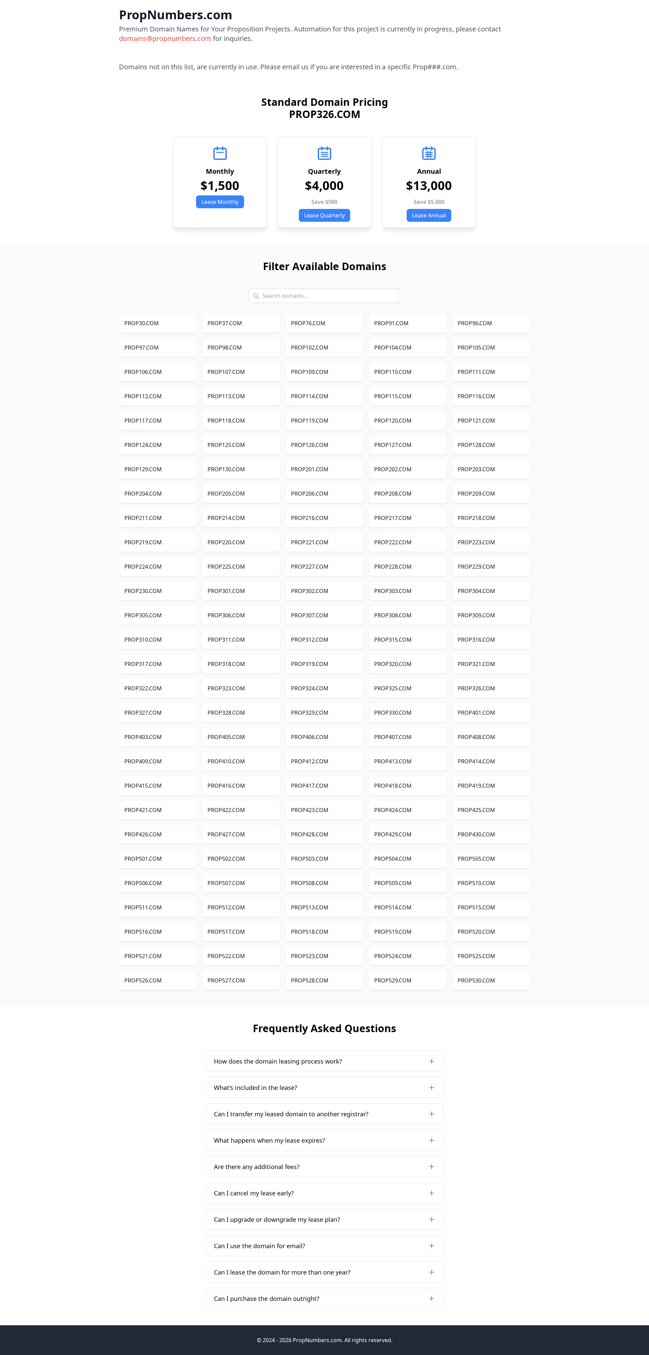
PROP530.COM (476, 980)
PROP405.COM (226, 737)
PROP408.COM (476, 737)
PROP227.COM (310, 566)
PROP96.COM (475, 323)
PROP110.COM (393, 372)
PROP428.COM (310, 834)
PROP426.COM (143, 834)
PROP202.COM (393, 469)
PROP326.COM (476, 688)
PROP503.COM (310, 858)
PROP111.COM (476, 372)
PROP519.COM (393, 931)
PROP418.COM (393, 785)
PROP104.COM (393, 347)
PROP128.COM (476, 445)
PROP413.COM (393, 761)
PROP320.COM (393, 664)
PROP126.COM (310, 445)
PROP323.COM (226, 688)
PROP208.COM (393, 493)
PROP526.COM (143, 980)
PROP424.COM (393, 810)
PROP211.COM (143, 518)
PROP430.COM (476, 834)
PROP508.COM (310, 883)
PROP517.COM (226, 931)
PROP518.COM (310, 931)
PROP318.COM (226, 664)
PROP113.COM (226, 396)
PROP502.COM (226, 858)
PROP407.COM (393, 737)
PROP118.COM (226, 420)
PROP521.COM (143, 956)
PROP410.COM (226, 761)
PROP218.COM (476, 518)
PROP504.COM (393, 858)
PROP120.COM (393, 420)
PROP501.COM (143, 858)
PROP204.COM (143, 493)
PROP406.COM (310, 737)
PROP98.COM (225, 347)
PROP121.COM (476, 420)
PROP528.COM (310, 980)
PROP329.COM (310, 712)
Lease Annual (429, 215)
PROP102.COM (310, 347)
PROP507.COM (226, 883)
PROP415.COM (143, 785)
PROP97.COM (141, 347)
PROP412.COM (310, 761)
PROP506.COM (143, 883)
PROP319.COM (310, 664)
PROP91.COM (391, 323)
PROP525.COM (476, 956)
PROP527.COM (226, 980)
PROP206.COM (310, 493)
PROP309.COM (476, 615)
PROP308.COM (393, 615)
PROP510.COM (476, 883)
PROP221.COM (310, 542)
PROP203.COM (476, 469)
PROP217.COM (393, 518)
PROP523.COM (310, 956)
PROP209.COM (476, 493)
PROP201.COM (310, 469)
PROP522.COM (226, 956)
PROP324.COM (310, 688)
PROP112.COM (143, 396)
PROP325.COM (393, 688)
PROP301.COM (226, 591)
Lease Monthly (220, 202)
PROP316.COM (476, 639)
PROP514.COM (393, 907)
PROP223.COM (476, 542)
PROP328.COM (226, 712)
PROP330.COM (393, 712)
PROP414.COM (476, 761)
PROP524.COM (393, 956)
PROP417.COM (310, 785)
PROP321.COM (476, 664)
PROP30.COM (141, 323)
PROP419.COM (476, 785)
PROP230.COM (143, 591)
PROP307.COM (310, 615)
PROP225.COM (226, 566)
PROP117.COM (143, 420)
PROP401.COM (476, 712)
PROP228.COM (393, 566)
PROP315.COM (393, 639)
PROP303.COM (393, 591)
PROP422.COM (226, 810)
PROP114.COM (310, 396)
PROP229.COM (476, 566)
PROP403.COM (143, 737)
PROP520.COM (476, 931)
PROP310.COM (143, 639)
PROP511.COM (143, 907)
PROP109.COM (310, 372)
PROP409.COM (143, 761)
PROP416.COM (226, 785)
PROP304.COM (476, 591)
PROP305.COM (143, 615)
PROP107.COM (226, 372)
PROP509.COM (393, 883)
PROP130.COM (226, 469)
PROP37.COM (225, 323)
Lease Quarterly (324, 215)
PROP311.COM (226, 639)
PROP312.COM (310, 639)
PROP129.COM (143, 469)
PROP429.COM (393, 834)
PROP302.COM (310, 591)
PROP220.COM (226, 542)
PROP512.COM (226, 907)
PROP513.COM (310, 907)
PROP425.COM (476, 810)
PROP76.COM (308, 323)
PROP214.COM (226, 518)
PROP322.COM (143, 688)
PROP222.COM (393, 542)
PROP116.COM (476, 396)
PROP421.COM (143, 810)
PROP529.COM (393, 980)
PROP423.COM (310, 810)
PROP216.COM (310, 518)
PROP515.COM (476, 907)
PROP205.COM (226, 493)
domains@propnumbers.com (165, 38)
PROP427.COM (226, 834)
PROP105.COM (476, 347)
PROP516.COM (143, 931)
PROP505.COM (476, 858)
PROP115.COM (393, 396)
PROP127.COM (393, 445)
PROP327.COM (143, 712)
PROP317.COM (143, 664)
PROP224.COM (143, 566)
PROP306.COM (226, 615)
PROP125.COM (226, 445)
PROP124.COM (143, 445)
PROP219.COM (143, 542)
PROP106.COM (143, 372)
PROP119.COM (310, 420)
